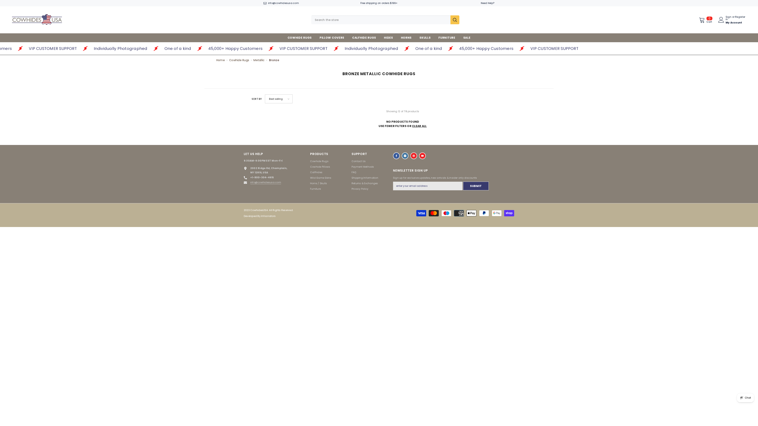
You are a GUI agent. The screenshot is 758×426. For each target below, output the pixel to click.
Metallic (259, 60)
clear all (419, 126)
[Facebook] (396, 155)
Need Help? (487, 3)
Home (220, 60)
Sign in (728, 18)
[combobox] (380, 19)
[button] (279, 98)
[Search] (385, 19)
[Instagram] (405, 155)
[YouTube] (422, 155)
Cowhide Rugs (239, 60)
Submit (476, 186)
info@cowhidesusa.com (283, 3)
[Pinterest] (413, 155)
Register (740, 17)
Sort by (257, 99)
